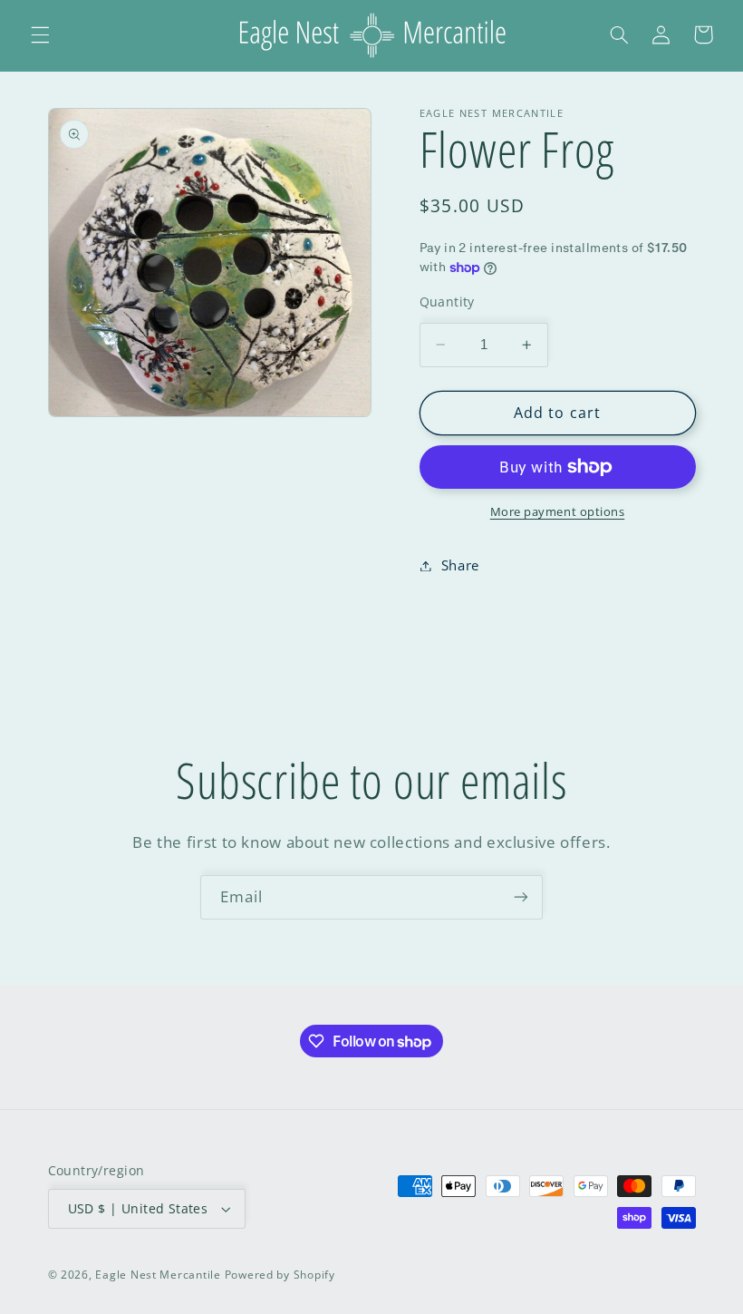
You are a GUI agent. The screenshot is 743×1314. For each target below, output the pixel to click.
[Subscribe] (521, 897)
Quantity (447, 301)
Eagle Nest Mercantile (157, 1274)
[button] (40, 34)
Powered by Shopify (280, 1274)
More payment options (557, 512)
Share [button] (460, 565)
